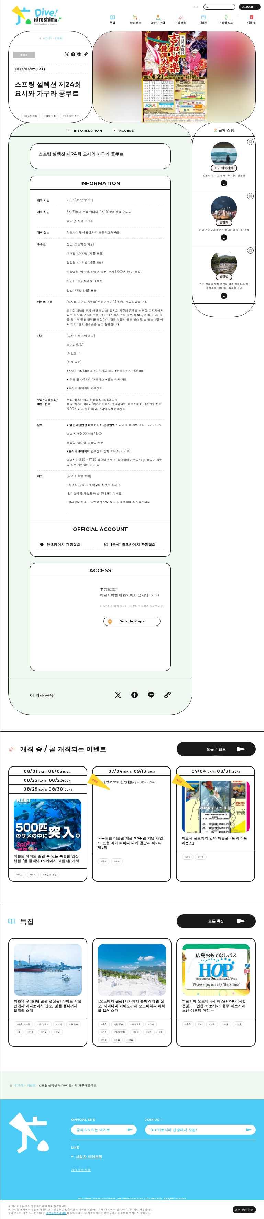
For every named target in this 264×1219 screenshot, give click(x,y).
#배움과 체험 (30, 116)
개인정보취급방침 (56, 1213)
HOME (47, 38)
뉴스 (195, 6)
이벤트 (59, 38)
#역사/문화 (50, 116)
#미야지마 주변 (71, 116)
